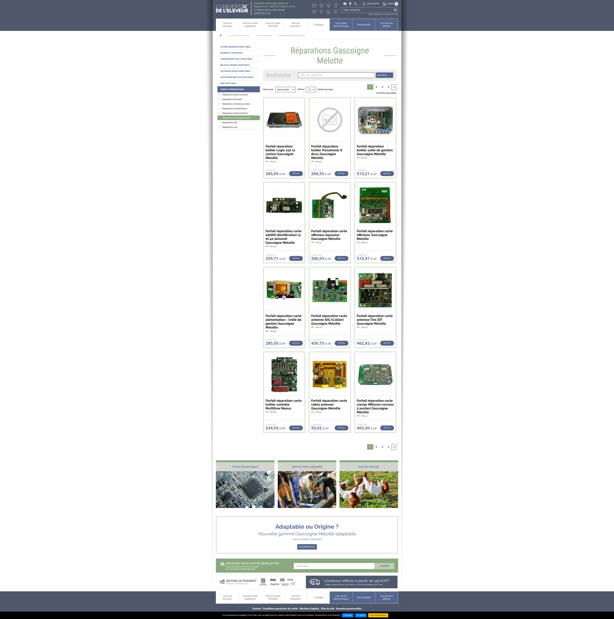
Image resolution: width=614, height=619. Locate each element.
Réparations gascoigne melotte (292, 36)
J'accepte (348, 615)
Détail (295, 173)
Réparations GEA (229, 122)
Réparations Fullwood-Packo (235, 113)
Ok (395, 10)
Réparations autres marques (235, 94)
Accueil (222, 35)
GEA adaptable (228, 83)
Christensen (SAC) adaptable (236, 59)
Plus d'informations (378, 615)
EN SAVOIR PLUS (307, 547)
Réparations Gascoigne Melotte (236, 118)
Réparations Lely (229, 127)
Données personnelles (349, 608)
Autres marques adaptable (235, 47)
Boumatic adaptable (231, 53)
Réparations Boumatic (232, 99)
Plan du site (327, 608)
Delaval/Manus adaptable (234, 65)
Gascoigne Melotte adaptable (236, 77)
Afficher (301, 89)
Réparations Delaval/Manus (234, 108)
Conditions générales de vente (280, 608)
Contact (256, 608)
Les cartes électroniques (239, 36)
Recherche (382, 75)
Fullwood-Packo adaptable (235, 71)
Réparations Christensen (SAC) (236, 104)
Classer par (268, 89)
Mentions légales (309, 608)
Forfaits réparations (264, 36)
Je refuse (361, 615)
